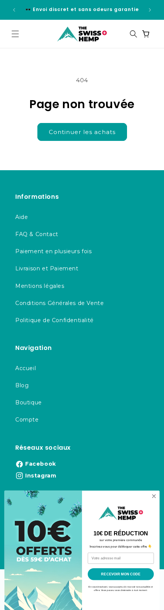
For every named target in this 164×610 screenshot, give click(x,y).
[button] (15, 34)
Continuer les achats (82, 132)
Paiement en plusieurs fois (53, 251)
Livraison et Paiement (47, 268)
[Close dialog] (154, 496)
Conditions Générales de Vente (59, 303)
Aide (21, 217)
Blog (22, 385)
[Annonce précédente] (14, 10)
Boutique (28, 402)
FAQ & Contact (36, 234)
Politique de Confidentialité (54, 320)
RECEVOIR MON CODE (120, 574)
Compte (27, 419)
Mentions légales (39, 286)
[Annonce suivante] (149, 10)
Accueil (25, 368)
